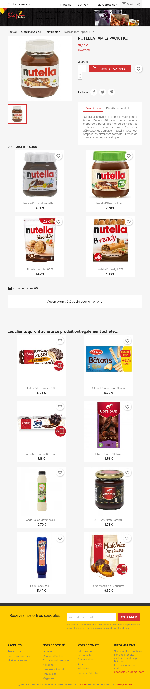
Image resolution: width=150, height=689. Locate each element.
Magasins (48, 678)
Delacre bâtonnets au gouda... (109, 388)
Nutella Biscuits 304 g (40, 269)
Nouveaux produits (19, 656)
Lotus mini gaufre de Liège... (41, 454)
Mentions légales (53, 656)
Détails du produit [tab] (117, 108)
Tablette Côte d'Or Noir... (109, 454)
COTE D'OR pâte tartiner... (109, 520)
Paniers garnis (45, 18)
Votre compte (89, 645)
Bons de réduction (89, 673)
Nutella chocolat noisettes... (39, 203)
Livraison (48, 651)
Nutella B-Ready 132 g (110, 269)
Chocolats (43, 11)
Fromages (75, 11)
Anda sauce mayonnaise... (41, 520)
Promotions (14, 651)
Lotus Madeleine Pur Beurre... (109, 586)
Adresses (83, 668)
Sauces (60, 11)
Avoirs (81, 664)
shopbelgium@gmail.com (129, 672)
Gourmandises (95, 11)
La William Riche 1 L (41, 586)
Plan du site (49, 673)
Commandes (85, 659)
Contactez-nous (19, 4)
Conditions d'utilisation (56, 660)
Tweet (102, 92)
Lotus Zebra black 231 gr (41, 388)
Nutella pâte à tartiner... (110, 203)
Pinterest (111, 92)
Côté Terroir (118, 11)
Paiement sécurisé (53, 669)
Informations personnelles (85, 653)
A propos (48, 664)
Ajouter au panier (110, 68)
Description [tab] (93, 108)
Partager (93, 92)
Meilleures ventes (18, 660)
